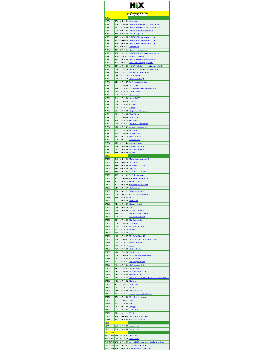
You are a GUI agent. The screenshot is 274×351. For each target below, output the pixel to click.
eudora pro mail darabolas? (138, 127)
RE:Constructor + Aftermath (138, 213)
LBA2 (131, 207)
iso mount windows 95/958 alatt (140, 348)
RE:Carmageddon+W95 (137, 262)
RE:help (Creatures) (135, 268)
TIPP (107, 323)
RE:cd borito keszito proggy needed (141, 63)
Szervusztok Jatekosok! (137, 217)
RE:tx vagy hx (134, 95)
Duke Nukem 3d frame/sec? (138, 316)
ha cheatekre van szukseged (138, 185)
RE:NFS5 (132, 169)
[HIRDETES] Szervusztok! (138, 124)
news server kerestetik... (137, 146)
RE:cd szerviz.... (134, 117)
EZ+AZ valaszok (135, 136)
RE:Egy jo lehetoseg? (136, 79)
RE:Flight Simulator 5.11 (137, 271)
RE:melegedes (134, 47)
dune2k (131, 197)
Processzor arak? (134, 140)
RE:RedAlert (133, 201)
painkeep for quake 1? (136, 210)
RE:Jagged (132, 307)
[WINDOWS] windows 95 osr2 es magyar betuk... (146, 66)
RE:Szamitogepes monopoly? (139, 159)
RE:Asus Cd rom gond (136, 56)
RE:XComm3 (133, 284)
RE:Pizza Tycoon (135, 181)
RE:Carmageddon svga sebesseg (140, 255)
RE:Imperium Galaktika (137, 274)
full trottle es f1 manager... (138, 297)
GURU (107, 18)
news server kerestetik (136, 149)
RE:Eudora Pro (134, 120)
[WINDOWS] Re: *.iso (137, 34)
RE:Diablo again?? (135, 291)
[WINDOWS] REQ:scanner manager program (144, 24)
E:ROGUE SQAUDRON (138, 172)
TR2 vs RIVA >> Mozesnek (138, 194)
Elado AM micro (134, 326)
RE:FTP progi (133, 85)
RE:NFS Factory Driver (137, 165)
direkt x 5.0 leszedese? (136, 242)
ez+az (131, 233)
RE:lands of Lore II (135, 204)
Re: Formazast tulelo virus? (138, 82)
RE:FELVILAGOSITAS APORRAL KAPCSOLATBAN (149, 278)
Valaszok (132, 153)
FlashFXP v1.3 (134, 339)
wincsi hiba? (133, 130)
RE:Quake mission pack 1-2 (138, 226)
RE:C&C (132, 287)
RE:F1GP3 (133, 162)
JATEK (107, 156)
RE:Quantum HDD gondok (138, 111)
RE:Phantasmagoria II (136, 265)
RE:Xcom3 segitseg (135, 249)
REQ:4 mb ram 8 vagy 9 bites (139, 72)
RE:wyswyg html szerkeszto (138, 50)
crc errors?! (133, 230)
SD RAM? (132, 101)
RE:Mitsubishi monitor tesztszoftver (141, 31)
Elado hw (132, 104)
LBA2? (131, 246)
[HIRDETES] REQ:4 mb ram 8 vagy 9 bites (144, 69)
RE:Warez (132, 281)
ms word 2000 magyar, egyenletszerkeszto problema (146, 342)
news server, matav (135, 143)
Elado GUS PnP (134, 92)
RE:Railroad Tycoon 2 (136, 191)
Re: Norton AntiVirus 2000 (138, 345)
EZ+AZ (131, 313)
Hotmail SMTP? (134, 98)
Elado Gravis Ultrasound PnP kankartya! (142, 88)
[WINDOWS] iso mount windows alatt (142, 37)
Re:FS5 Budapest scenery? (138, 319)
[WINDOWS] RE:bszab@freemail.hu (142, 59)
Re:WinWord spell (135, 133)
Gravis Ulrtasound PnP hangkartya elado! (143, 239)
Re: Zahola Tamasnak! (136, 310)
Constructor (133, 223)
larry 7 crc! (132, 303)
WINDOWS (109, 332)
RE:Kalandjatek (134, 188)
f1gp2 (131, 300)
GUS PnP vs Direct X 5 (137, 236)
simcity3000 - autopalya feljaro (139, 178)
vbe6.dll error (133, 335)
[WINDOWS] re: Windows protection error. (144, 53)
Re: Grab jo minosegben (137, 175)
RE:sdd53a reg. (134, 114)
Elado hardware (134, 75)
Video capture (133, 21)
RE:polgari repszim (135, 220)
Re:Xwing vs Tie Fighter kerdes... (140, 294)
